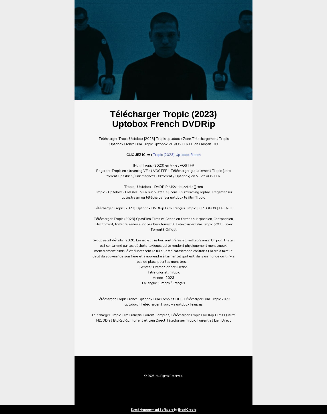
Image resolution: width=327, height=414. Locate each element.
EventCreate (187, 410)
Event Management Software (152, 410)
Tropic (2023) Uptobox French (177, 154)
